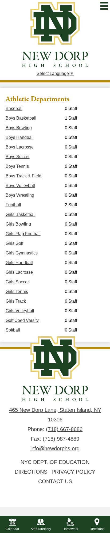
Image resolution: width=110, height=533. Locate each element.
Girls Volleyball (20, 311)
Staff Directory (41, 529)
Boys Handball (20, 137)
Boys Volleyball (20, 185)
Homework (70, 529)
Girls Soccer (17, 282)
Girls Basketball (21, 214)
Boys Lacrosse (20, 147)
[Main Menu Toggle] (104, 6)
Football (13, 205)
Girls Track (16, 301)
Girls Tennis (17, 291)
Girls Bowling (18, 224)
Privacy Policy (73, 472)
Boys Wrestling (20, 195)
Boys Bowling (19, 127)
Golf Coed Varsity (22, 320)
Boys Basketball (21, 118)
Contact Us (55, 481)
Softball (13, 330)
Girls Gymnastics (22, 253)
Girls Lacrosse (19, 272)
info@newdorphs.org (55, 448)
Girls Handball (19, 262)
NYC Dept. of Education (55, 462)
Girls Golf (14, 243)
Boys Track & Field (23, 176)
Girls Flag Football (23, 233)
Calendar (12, 529)
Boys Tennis (17, 166)
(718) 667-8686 (64, 429)
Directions (31, 472)
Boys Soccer (18, 156)
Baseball (14, 108)
